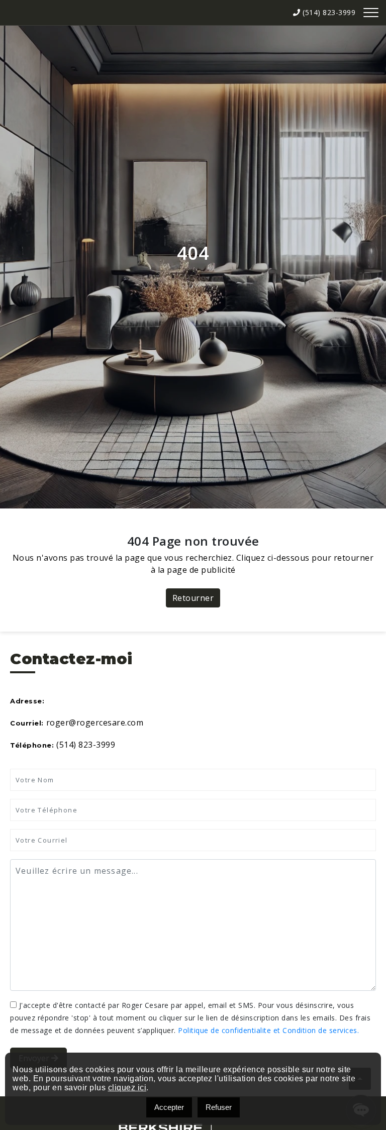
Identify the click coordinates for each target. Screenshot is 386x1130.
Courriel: (27, 723)
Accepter (169, 1107)
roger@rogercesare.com (95, 722)
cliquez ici (127, 1087)
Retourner (193, 597)
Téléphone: (32, 745)
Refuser (219, 1107)
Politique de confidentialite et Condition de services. (268, 1030)
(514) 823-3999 (328, 12)
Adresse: (27, 701)
